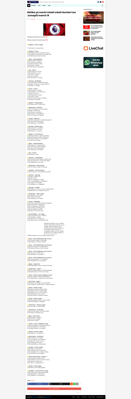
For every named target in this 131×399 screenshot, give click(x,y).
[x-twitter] (100, 2)
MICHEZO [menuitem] (33, 5)
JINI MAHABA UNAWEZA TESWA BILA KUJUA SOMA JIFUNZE (97, 38)
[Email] (77, 384)
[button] (102, 5)
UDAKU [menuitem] (44, 5)
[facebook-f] (98, 2)
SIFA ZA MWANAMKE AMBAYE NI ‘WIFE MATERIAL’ (96, 33)
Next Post (78, 392)
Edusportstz (48, 397)
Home (28, 9)
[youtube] (103, 2)
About (78, 397)
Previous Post (31, 392)
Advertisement (100, 397)
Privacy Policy (91, 397)
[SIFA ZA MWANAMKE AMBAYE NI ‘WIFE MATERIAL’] (86, 33)
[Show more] (80, 384)
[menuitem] (28, 5)
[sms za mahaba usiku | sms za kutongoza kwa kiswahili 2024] (86, 27)
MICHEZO (33, 9)
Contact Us (84, 397)
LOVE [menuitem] (39, 5)
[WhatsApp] (74, 384)
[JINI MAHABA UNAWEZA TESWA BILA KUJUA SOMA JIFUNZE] (86, 39)
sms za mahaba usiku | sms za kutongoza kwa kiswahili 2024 (96, 27)
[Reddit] (71, 384)
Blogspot (34, 397)
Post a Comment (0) (54, 388)
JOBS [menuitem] (49, 5)
